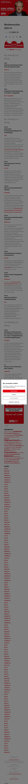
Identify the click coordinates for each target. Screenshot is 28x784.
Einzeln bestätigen (14, 398)
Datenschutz (11, 402)
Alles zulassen (14, 391)
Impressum (17, 402)
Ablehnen (14, 394)
